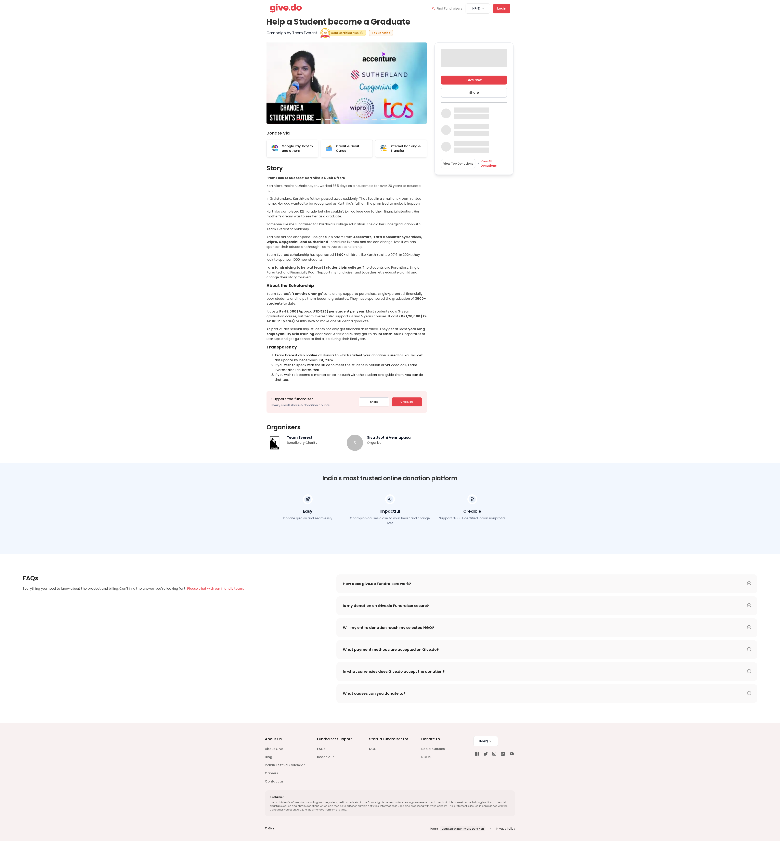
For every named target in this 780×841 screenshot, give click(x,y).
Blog (268, 757)
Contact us (274, 781)
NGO (373, 749)
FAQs (321, 749)
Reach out (325, 757)
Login (501, 8)
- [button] (300, 120)
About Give (274, 749)
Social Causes (433, 749)
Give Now (406, 402)
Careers (271, 773)
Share (374, 402)
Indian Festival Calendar (285, 765)
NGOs (426, 757)
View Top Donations (458, 163)
